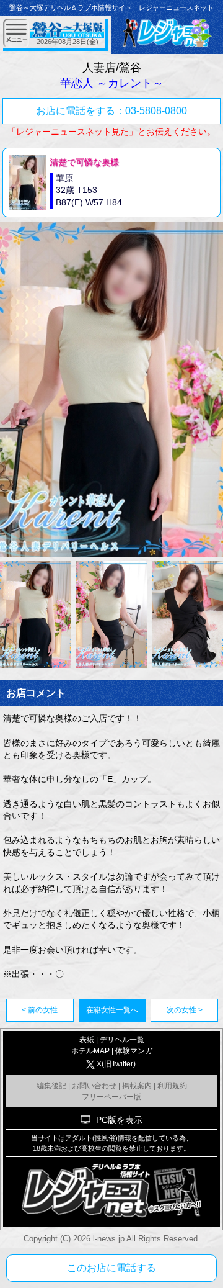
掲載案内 (137, 1085)
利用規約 (172, 1085)
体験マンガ (133, 1051)
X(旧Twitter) (116, 1064)
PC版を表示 (119, 1120)
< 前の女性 (40, 1010)
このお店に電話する (111, 1268)
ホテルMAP (90, 1051)
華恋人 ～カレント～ (112, 83)
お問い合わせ (94, 1085)
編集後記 (51, 1085)
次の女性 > (185, 1010)
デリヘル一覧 (122, 1039)
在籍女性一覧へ (112, 1010)
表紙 (86, 1039)
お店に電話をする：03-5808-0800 (111, 111)
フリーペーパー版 (111, 1096)
